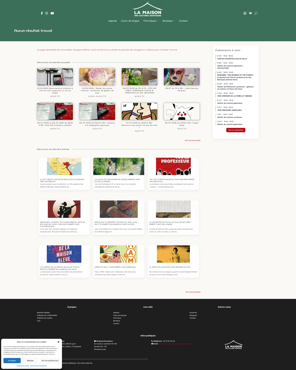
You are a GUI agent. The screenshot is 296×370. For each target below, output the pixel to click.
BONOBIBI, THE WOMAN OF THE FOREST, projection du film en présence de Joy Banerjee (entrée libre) (235, 77)
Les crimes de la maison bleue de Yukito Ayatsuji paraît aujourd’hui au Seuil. (59, 268)
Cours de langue (130, 20)
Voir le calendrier (236, 130)
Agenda (112, 20)
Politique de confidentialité (38, 365)
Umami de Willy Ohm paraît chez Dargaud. (115, 267)
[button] (58, 342)
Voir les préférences (49, 360)
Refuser (30, 360)
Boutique (168, 20)
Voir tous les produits (192, 140)
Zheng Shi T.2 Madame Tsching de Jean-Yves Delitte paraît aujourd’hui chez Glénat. (116, 223)
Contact (183, 20)
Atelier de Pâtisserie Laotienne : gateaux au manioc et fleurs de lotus (235, 88)
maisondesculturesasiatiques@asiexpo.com (175, 344)
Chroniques (149, 20)
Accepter (12, 360)
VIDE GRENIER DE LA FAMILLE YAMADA (234, 96)
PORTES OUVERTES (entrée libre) (232, 59)
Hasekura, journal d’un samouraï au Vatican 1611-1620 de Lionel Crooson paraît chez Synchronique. (62, 224)
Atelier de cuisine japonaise (230, 103)
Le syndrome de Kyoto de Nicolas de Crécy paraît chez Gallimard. (170, 223)
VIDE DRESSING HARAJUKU (229, 110)
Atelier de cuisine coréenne (229, 117)
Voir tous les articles (192, 292)
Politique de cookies (23, 365)
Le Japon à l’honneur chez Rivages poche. (170, 267)
